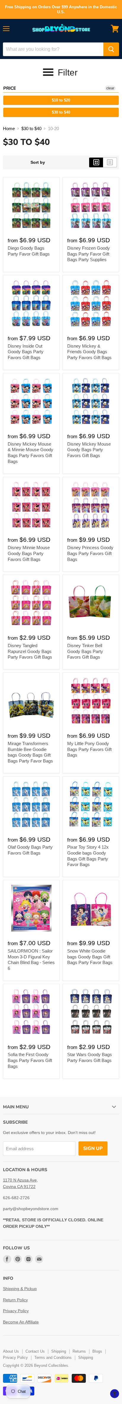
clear (110, 88)
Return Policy (15, 1299)
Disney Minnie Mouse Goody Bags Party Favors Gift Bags (29, 553)
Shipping (58, 1351)
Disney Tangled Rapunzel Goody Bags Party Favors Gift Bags (30, 651)
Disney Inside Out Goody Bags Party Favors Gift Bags (26, 351)
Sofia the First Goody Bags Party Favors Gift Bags (30, 1060)
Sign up (93, 1148)
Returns (79, 1351)
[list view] (110, 162)
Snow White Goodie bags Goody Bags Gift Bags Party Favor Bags (90, 956)
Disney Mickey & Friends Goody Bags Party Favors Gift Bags (89, 351)
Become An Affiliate (21, 1322)
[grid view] (96, 162)
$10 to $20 (61, 100)
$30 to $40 (61, 112)
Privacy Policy (16, 1310)
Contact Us (35, 1351)
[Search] (111, 49)
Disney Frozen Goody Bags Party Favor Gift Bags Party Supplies (88, 254)
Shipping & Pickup (20, 1288)
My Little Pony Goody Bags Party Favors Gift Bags (89, 749)
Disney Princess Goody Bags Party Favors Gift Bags (90, 553)
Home (9, 128)
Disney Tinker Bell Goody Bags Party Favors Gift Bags (85, 651)
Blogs (97, 1351)
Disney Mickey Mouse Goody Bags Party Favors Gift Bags (89, 449)
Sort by (37, 162)
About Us (11, 1351)
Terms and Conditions (53, 1357)
